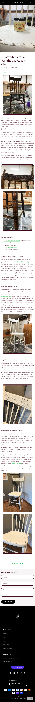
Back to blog (18, 563)
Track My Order (7, 648)
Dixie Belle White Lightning (12, 240)
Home (5, 633)
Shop (4, 637)
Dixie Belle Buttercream (11, 247)
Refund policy (27, 696)
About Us (5, 641)
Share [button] (4, 72)
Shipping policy (23, 698)
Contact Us (6, 644)
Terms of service (14, 698)
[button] (3, 2)
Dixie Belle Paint (16, 463)
